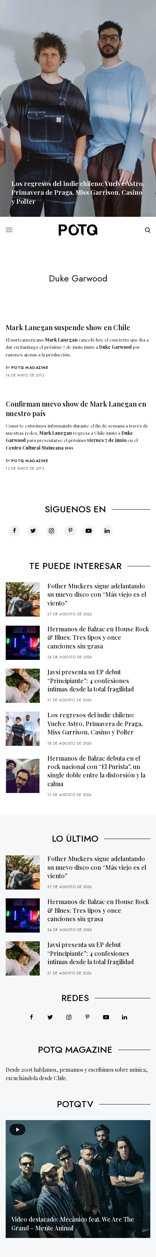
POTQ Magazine (29, 367)
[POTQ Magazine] (78, 230)
